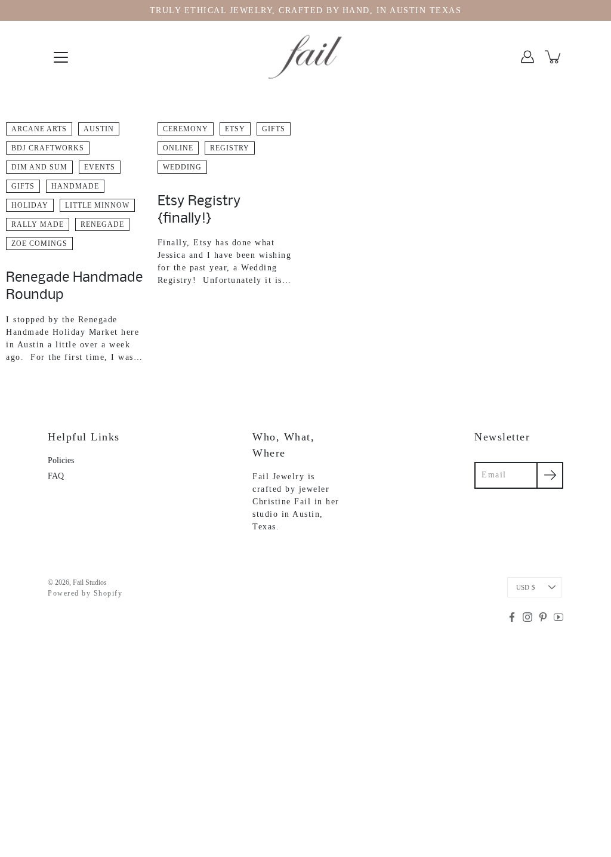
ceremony (185, 129)
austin (99, 129)
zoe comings (39, 243)
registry (229, 148)
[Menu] (61, 57)
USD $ (525, 587)
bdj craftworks (47, 148)
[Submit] (549, 475)
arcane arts (39, 129)
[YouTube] (558, 617)
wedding (182, 167)
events (99, 167)
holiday (29, 205)
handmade (75, 186)
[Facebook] (512, 617)
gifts (23, 186)
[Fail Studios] (305, 57)
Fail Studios (90, 582)
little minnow (97, 205)
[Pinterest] (543, 617)
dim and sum (39, 167)
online (178, 148)
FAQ (56, 475)
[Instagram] (527, 617)
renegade (102, 224)
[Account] (527, 56)
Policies (61, 460)
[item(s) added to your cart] (553, 56)
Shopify (108, 593)
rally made (37, 224)
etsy (235, 129)
